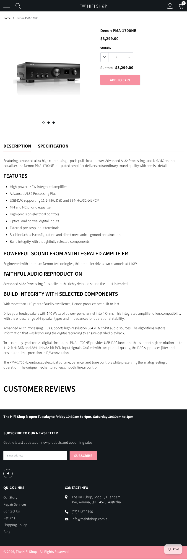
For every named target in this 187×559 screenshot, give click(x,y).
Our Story (10, 497)
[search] (18, 6)
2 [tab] (48, 122)
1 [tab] (43, 122)
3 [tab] (53, 122)
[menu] (6, 6)
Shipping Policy (15, 524)
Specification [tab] (53, 146)
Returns (9, 518)
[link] (8, 473)
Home (6, 18)
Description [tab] (17, 146)
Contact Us (11, 511)
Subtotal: (107, 67)
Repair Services (14, 504)
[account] (170, 5)
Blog (6, 531)
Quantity (105, 48)
